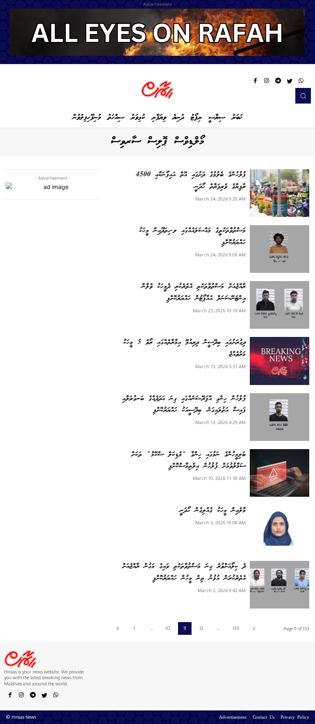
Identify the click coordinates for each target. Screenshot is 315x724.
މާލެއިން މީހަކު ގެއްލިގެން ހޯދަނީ (213, 510)
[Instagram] (266, 82)
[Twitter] (289, 82)
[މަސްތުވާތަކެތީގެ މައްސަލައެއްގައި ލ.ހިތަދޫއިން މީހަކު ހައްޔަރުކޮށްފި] (279, 249)
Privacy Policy (295, 718)
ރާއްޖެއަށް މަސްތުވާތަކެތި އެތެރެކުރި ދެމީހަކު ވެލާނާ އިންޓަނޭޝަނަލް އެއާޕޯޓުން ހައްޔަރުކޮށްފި (194, 292)
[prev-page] (117, 628)
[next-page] (253, 628)
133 (236, 628)
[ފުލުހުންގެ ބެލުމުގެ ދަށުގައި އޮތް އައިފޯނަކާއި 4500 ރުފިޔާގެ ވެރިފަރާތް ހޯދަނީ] (279, 193)
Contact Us (263, 718)
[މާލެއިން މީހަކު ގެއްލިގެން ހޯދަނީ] (279, 529)
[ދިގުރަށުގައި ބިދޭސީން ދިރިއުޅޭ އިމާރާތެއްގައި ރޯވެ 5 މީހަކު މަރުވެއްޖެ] (279, 361)
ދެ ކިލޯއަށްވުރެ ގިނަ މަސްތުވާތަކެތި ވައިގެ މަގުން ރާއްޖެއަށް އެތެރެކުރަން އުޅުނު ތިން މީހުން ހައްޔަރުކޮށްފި (184, 572)
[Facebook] (255, 82)
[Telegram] (278, 82)
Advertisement (233, 718)
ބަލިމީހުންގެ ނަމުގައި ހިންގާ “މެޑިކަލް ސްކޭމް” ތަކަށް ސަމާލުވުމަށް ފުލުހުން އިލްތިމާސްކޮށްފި (188, 460)
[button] (303, 96)
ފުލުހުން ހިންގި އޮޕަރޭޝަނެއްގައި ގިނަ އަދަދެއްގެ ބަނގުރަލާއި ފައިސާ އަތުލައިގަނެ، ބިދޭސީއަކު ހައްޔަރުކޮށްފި (184, 404)
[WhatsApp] (301, 82)
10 (168, 628)
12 (201, 628)
